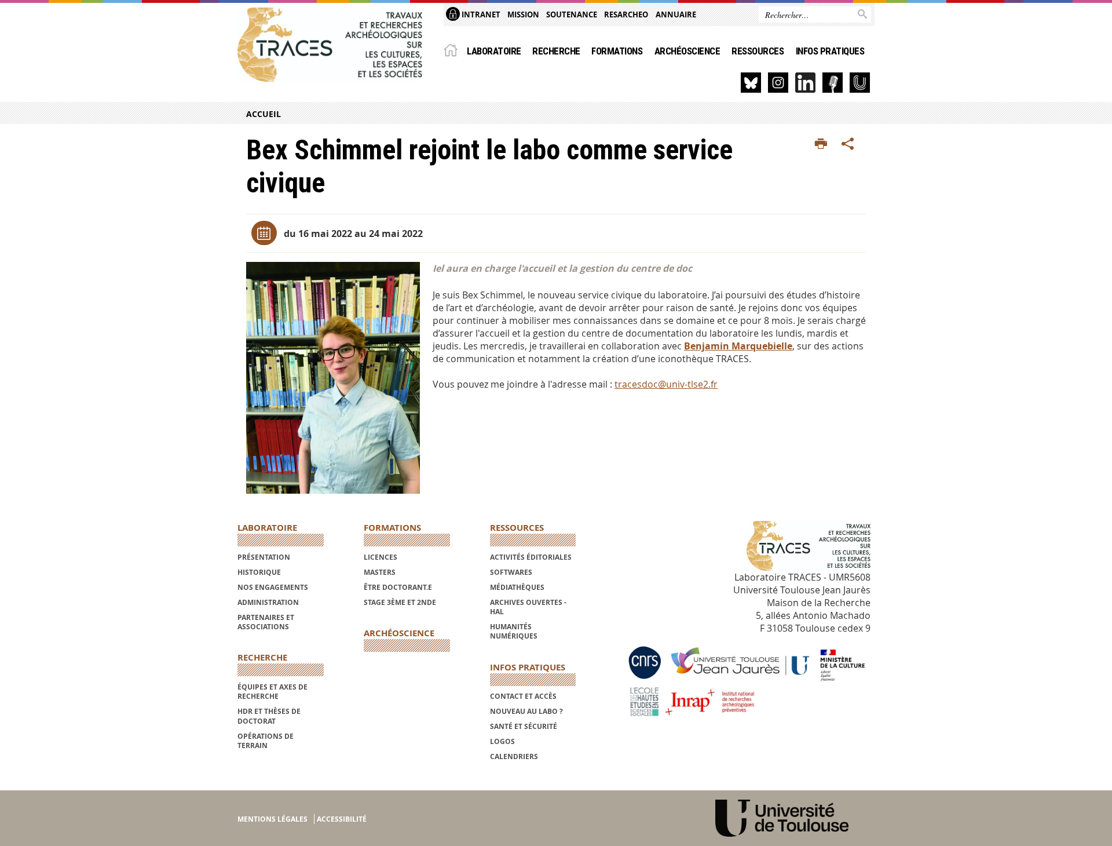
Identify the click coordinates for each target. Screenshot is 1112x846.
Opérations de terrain (265, 740)
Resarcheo (626, 14)
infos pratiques (830, 51)
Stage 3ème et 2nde (400, 602)
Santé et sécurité (523, 726)
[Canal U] (860, 82)
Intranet (480, 14)
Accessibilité (342, 819)
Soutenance (571, 14)
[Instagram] (778, 82)
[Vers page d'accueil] (329, 45)
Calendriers (514, 756)
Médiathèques (517, 587)
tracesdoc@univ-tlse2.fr (666, 384)
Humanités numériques (513, 631)
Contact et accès (523, 696)
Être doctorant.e (398, 587)
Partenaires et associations (265, 622)
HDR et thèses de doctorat (269, 715)
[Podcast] (832, 82)
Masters (380, 572)
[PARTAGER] (848, 144)
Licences (380, 557)
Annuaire (676, 14)
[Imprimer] (821, 144)
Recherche (556, 51)
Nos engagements (272, 587)
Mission (523, 14)
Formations (616, 51)
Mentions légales (272, 819)
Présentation (263, 557)
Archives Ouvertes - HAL (528, 607)
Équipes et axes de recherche (272, 691)
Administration (268, 602)
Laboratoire (494, 51)
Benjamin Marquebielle (738, 346)
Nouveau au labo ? (526, 711)
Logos (502, 741)
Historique (259, 572)
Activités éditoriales (531, 557)
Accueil (263, 113)
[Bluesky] (751, 82)
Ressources (757, 51)
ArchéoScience (687, 51)
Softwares (511, 572)
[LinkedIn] (805, 82)
